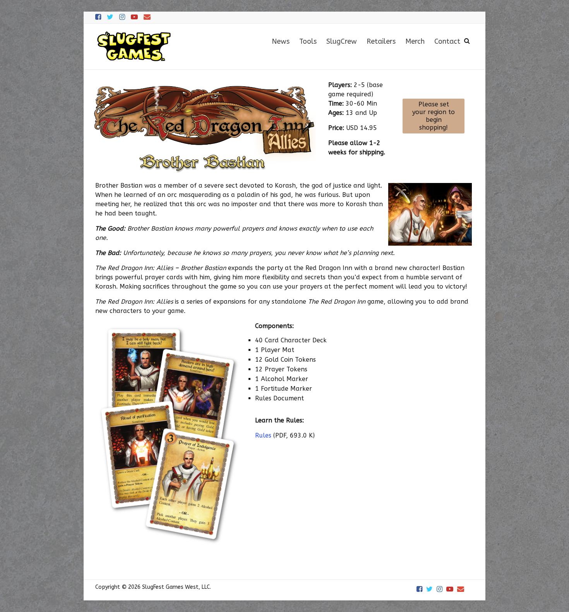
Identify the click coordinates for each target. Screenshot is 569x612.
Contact (447, 41)
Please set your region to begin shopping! (433, 116)
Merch (415, 41)
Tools (308, 41)
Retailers (381, 41)
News (281, 41)
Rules (263, 435)
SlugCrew (341, 41)
